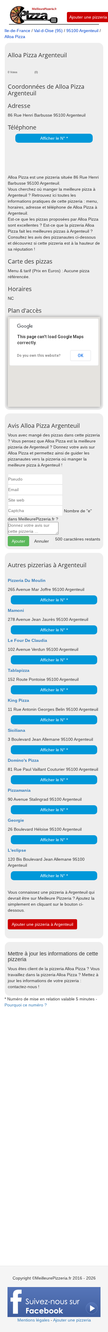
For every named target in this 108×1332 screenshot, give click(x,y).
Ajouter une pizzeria (88, 17)
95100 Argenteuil (82, 30)
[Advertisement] (58, 159)
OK (80, 355)
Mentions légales (33, 1320)
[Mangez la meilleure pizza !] (33, 11)
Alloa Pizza (14, 36)
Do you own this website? (39, 355)
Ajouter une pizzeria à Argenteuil (42, 924)
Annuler (41, 541)
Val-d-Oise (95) (48, 30)
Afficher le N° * (54, 138)
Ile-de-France (17, 30)
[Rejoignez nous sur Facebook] (54, 1301)
